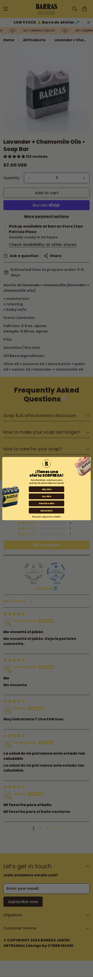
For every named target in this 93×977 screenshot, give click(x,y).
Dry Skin (46, 496)
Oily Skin (46, 489)
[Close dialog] (89, 459)
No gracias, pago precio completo (46, 516)
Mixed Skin (46, 510)
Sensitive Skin (46, 503)
